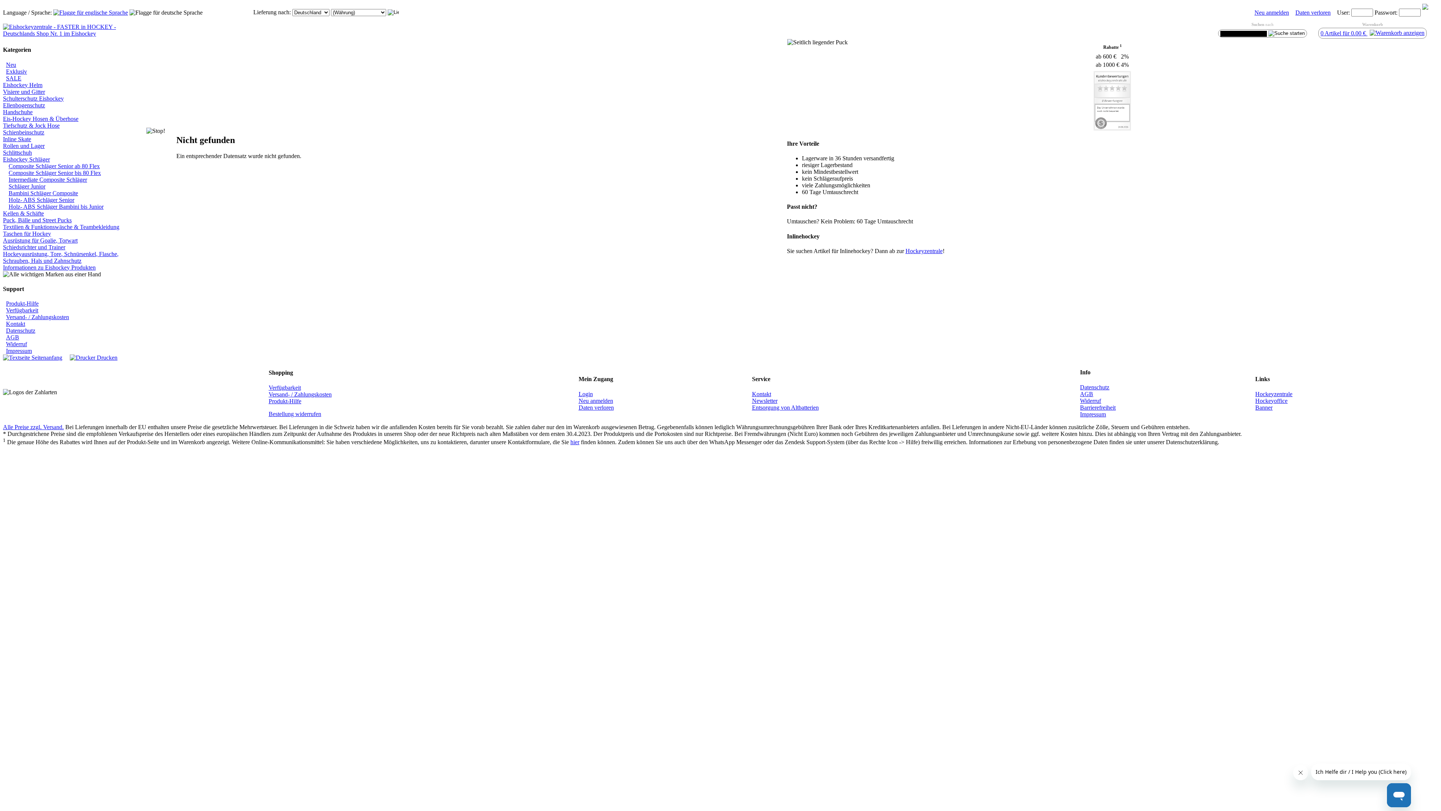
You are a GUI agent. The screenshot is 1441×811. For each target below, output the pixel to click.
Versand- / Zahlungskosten (37, 317)
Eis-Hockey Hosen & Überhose (40, 119)
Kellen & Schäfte (23, 213)
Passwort (1385, 12)
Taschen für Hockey (27, 234)
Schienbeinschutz (23, 132)
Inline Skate (17, 139)
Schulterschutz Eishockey (33, 98)
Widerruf (16, 344)
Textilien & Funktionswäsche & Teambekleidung (61, 227)
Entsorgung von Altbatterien (785, 407)
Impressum (19, 351)
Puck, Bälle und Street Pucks (37, 220)
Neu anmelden (1271, 12)
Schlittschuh (17, 152)
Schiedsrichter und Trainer (34, 247)
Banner (1264, 407)
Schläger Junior (27, 186)
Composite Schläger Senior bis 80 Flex (55, 173)
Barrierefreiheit (1098, 407)
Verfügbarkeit (22, 310)
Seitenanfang (46, 357)
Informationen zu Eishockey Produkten (49, 267)
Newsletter (765, 401)
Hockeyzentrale (1273, 394)
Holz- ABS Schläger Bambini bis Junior (56, 207)
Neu (11, 65)
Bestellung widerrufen (295, 414)
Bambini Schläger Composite (43, 193)
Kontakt (15, 324)
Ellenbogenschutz (24, 105)
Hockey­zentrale (924, 251)
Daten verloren (1313, 12)
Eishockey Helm (22, 85)
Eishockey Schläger (26, 159)
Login (586, 394)
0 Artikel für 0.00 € (1344, 33)
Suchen (1257, 24)
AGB (12, 337)
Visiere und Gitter (24, 92)
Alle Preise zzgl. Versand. (33, 427)
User (1342, 12)
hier (574, 442)
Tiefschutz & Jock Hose (31, 125)
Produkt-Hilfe (22, 303)
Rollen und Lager (24, 146)
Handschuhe (18, 112)
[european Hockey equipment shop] (90, 12)
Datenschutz (20, 330)
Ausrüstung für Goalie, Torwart (40, 240)
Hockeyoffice (1271, 401)
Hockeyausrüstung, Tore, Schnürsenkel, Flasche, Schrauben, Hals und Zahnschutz (61, 257)
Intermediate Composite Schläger (48, 179)
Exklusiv (16, 71)
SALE (13, 78)
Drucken (106, 357)
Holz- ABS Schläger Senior (41, 200)
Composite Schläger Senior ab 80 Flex (54, 166)
